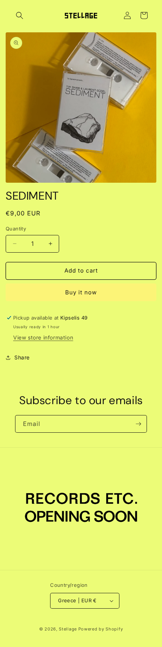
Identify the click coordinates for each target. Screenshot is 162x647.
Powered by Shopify (100, 629)
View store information (43, 337)
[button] (19, 15)
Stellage (68, 629)
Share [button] (22, 357)
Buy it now (81, 292)
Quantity (16, 229)
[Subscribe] (138, 424)
